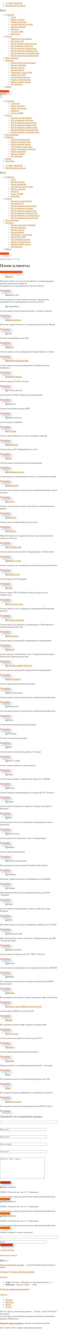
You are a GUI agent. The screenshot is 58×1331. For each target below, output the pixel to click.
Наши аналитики (19, 22)
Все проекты (17, 84)
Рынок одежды (18, 67)
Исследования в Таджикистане (25, 53)
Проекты (9, 60)
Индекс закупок (18, 27)
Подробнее (5, 1199)
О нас (13, 17)
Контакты (15, 34)
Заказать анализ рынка (11, 1323)
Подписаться (6, 1245)
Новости (15, 29)
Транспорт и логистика (21, 72)
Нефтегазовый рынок (21, 82)
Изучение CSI (17, 41)
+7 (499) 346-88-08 (7, 1250)
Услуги (8, 36)
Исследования (11, 58)
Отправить (5, 1182)
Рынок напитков (18, 65)
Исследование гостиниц (22, 46)
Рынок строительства (20, 79)
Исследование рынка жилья (23, 43)
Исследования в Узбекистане (24, 51)
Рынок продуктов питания (23, 63)
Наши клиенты (18, 19)
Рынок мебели (17, 70)
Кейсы (8, 87)
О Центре (9, 15)
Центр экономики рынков (12, 1265)
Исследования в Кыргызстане (24, 55)
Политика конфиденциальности (15, 1289)
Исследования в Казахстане (23, 48)
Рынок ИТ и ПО (18, 75)
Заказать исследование (21, 39)
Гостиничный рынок (20, 77)
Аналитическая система (22, 24)
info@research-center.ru (8, 1255)
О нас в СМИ (17, 31)
